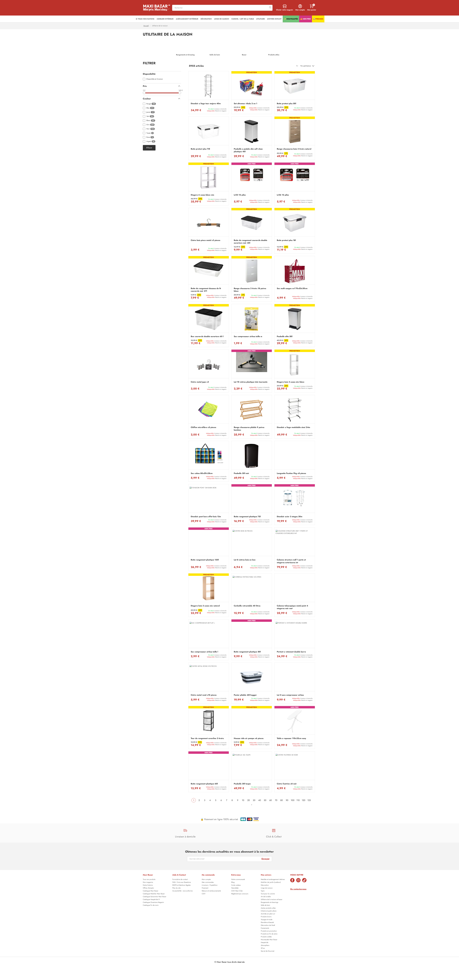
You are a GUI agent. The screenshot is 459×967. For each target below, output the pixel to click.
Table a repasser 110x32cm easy (291, 738)
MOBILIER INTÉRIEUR (165, 19)
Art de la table (266, 897)
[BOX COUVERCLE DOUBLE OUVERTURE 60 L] (209, 318)
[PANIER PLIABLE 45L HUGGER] (252, 677)
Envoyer (266, 858)
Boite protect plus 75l (200, 149)
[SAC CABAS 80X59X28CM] (209, 455)
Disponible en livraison (154, 79)
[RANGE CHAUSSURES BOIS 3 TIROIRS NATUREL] (295, 131)
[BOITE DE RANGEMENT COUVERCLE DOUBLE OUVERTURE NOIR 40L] (252, 222)
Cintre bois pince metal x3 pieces (205, 240)
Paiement (205, 888)
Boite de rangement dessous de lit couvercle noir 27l (206, 289)
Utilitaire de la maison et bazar (271, 900)
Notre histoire (148, 885)
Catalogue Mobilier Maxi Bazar (154, 894)
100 (292, 800)
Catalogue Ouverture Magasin (153, 902)
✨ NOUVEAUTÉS (291, 19)
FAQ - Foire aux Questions (181, 882)
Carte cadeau (236, 885)
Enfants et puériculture (268, 911)
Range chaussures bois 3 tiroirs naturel (294, 149)
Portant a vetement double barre (291, 651)
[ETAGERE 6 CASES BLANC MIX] (209, 177)
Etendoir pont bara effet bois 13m (206, 516)
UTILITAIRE (260, 19)
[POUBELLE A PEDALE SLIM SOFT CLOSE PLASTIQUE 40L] (252, 131)
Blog (233, 882)
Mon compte (206, 880)
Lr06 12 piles (283, 195)
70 (276, 800)
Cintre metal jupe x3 (200, 382)
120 (303, 800)
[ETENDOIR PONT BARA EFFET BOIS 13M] (209, 499)
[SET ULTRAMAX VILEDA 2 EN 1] (252, 86)
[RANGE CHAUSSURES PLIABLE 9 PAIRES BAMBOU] (252, 409)
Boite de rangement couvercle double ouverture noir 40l (250, 241)
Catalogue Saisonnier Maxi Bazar (154, 897)
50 (265, 800)
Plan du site (176, 888)
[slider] (144, 92)
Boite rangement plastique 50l (247, 651)
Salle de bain (265, 905)
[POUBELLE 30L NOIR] (252, 455)
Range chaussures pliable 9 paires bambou (249, 428)
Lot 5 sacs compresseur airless (290, 695)
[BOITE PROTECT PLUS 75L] (209, 131)
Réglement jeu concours (239, 894)
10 (243, 800)
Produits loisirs (266, 917)
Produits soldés (266, 937)
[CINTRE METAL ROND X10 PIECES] (209, 677)
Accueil (146, 26)
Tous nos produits (149, 880)
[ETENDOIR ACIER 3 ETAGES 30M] (295, 499)
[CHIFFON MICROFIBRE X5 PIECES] (209, 409)
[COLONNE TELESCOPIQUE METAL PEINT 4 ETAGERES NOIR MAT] (295, 588)
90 (287, 800)
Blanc (150, 120)
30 (254, 800)
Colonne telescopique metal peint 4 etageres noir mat (292, 607)
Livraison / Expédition (209, 885)
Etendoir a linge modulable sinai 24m (293, 427)
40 (259, 800)
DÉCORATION (206, 19)
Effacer (149, 147)
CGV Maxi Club (237, 891)
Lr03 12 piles (240, 195)
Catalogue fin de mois (150, 905)
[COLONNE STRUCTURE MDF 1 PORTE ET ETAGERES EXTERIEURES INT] (295, 542)
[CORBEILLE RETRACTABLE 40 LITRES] (252, 588)
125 (309, 800)
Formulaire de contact (180, 880)
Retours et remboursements (211, 891)
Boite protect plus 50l (286, 103)
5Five (263, 948)
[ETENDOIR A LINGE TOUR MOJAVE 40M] (209, 86)
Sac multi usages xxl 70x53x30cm (292, 288)
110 (298, 800)
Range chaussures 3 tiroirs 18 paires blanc (250, 289)
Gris (150, 125)
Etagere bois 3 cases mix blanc (290, 382)
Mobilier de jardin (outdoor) (271, 882)
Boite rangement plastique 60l (204, 783)
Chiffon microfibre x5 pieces (203, 427)
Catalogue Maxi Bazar (150, 891)
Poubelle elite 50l (284, 336)
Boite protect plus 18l (286, 240)
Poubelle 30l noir (241, 473)
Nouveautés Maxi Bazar (269, 940)
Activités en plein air (268, 914)
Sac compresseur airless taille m (248, 336)
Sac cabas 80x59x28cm (202, 473)
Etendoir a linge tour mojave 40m (206, 103)
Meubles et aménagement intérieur (273, 880)
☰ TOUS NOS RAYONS (145, 19)
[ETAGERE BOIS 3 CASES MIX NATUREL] (209, 588)
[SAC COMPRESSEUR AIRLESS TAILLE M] (252, 318)
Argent (150, 141)
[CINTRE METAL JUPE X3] (209, 364)
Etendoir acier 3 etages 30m (289, 516)
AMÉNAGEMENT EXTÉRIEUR (187, 19)
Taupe (149, 133)
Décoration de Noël (268, 925)
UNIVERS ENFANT (274, 19)
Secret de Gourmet (267, 951)
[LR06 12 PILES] (295, 177)
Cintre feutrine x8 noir (287, 783)
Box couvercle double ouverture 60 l (207, 336)
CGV (203, 894)
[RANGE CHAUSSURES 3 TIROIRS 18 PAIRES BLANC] (252, 270)
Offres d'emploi (148, 888)
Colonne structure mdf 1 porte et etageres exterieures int (291, 561)
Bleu (149, 108)
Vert (149, 116)
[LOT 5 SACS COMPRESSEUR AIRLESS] (295, 677)
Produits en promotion (269, 931)
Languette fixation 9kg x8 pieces (291, 473)
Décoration (265, 885)
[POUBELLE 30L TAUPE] (252, 766)
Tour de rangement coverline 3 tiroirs (207, 738)
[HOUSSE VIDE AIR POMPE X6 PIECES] (252, 720)
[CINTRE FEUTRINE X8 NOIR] (295, 766)
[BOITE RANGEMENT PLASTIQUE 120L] (209, 542)
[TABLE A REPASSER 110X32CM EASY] (295, 720)
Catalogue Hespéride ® (151, 900)
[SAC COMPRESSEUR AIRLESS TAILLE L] (209, 634)
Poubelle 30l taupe (242, 783)
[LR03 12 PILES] (252, 177)
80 (281, 800)
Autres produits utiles (268, 908)
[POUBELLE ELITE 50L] (295, 318)
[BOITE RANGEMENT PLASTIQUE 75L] (252, 499)
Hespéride (264, 943)
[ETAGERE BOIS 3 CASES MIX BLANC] (295, 364)
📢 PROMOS (318, 19)
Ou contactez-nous (298, 889)
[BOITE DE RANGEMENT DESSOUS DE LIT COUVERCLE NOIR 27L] (209, 270)
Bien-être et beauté (267, 923)
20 (248, 800)
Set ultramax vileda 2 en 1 (245, 103)
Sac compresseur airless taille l (204, 651)
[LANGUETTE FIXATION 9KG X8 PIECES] (295, 455)
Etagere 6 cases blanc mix (202, 195)
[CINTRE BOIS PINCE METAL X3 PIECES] (209, 222)
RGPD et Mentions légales (181, 885)
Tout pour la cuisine (268, 894)
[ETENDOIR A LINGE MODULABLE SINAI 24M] (295, 409)
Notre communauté (238, 880)
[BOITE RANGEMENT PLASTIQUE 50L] (252, 634)
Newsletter (235, 888)
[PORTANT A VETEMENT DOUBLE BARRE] (295, 634)
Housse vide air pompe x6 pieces (248, 738)
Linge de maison (267, 888)
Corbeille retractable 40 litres (247, 605)
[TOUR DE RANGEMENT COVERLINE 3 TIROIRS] (209, 720)
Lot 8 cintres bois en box (245, 560)
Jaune (150, 112)
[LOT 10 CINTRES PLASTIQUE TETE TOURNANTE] (252, 364)
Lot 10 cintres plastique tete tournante (250, 382)
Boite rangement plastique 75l (247, 516)
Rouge (150, 104)
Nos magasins (148, 882)
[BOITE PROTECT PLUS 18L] (295, 222)
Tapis (263, 891)
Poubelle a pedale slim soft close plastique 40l (248, 150)
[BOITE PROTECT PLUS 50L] (295, 86)
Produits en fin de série (269, 934)
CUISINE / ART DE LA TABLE (242, 19)
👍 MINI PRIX (305, 19)
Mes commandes (208, 882)
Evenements (265, 928)
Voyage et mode (266, 920)
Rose (149, 137)
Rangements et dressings (269, 902)
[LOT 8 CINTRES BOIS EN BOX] (252, 542)
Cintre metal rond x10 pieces (203, 695)
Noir (150, 129)
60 (270, 800)
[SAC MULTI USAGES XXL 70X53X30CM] (295, 270)
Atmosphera (265, 945)
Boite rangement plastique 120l (205, 560)
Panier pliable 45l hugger (245, 695)
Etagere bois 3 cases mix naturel (205, 605)
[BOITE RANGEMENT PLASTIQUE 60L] (209, 766)
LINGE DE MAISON (221, 19)
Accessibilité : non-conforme (182, 891)
